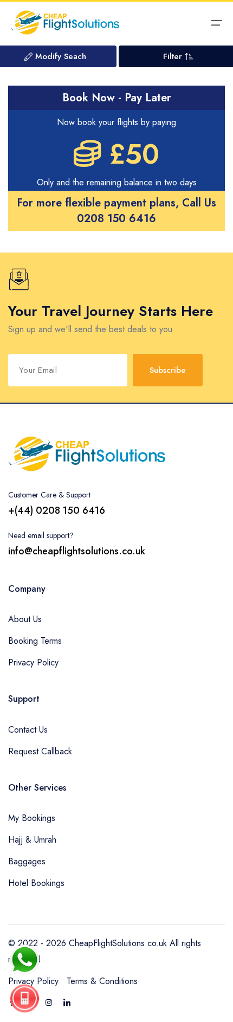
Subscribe (168, 370)
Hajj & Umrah (32, 839)
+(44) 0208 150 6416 (56, 510)
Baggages (27, 861)
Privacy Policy (33, 662)
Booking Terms (35, 641)
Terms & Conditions (102, 981)
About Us (25, 619)
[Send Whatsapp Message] (24, 959)
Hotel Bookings (36, 883)
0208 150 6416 (116, 219)
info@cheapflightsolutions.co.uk (76, 551)
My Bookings (31, 818)
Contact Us (28, 729)
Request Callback (40, 751)
